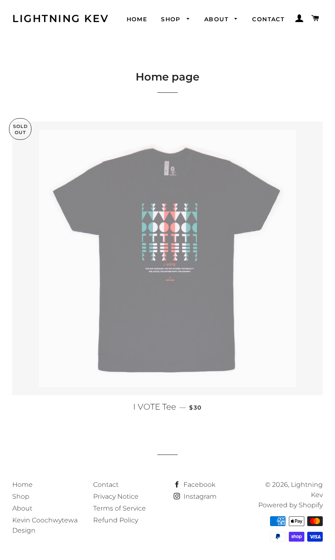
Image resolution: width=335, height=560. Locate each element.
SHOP (172, 19)
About (217, 19)
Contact (268, 19)
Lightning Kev (60, 18)
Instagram (199, 496)
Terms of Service (119, 508)
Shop (20, 496)
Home (137, 19)
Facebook (198, 484)
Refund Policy (115, 520)
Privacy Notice (115, 496)
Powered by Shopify (290, 505)
